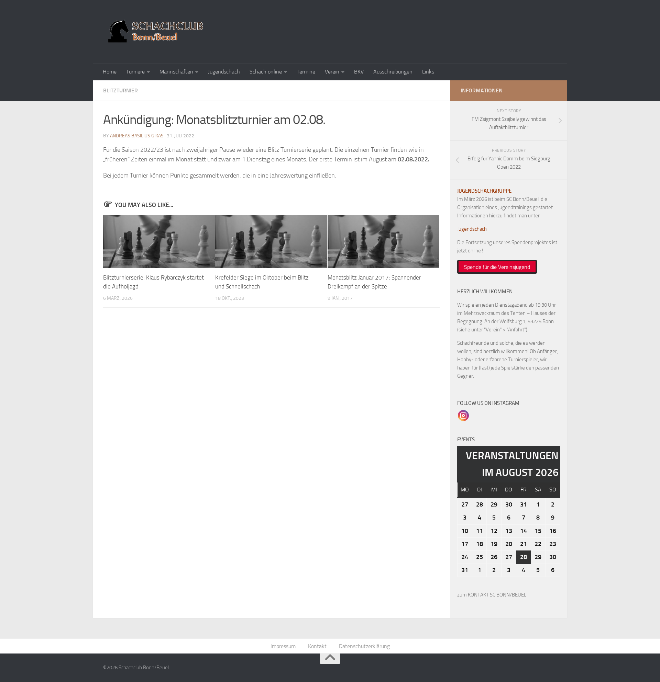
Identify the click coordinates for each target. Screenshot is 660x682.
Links (428, 71)
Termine (306, 71)
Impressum (283, 646)
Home (110, 71)
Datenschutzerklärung (364, 646)
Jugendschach (224, 71)
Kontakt (317, 646)
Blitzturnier (120, 90)
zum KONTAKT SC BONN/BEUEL (491, 595)
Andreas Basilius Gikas (137, 136)
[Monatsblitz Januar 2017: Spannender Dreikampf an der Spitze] (383, 241)
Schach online (266, 71)
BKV (359, 71)
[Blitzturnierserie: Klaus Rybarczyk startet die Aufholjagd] (159, 241)
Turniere (135, 71)
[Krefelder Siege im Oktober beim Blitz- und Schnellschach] (271, 241)
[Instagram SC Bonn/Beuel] (463, 415)
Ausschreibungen (392, 71)
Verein (332, 71)
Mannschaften (176, 71)
